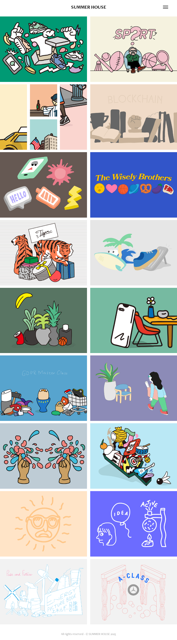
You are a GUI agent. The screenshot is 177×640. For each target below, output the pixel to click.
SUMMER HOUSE (88, 7)
